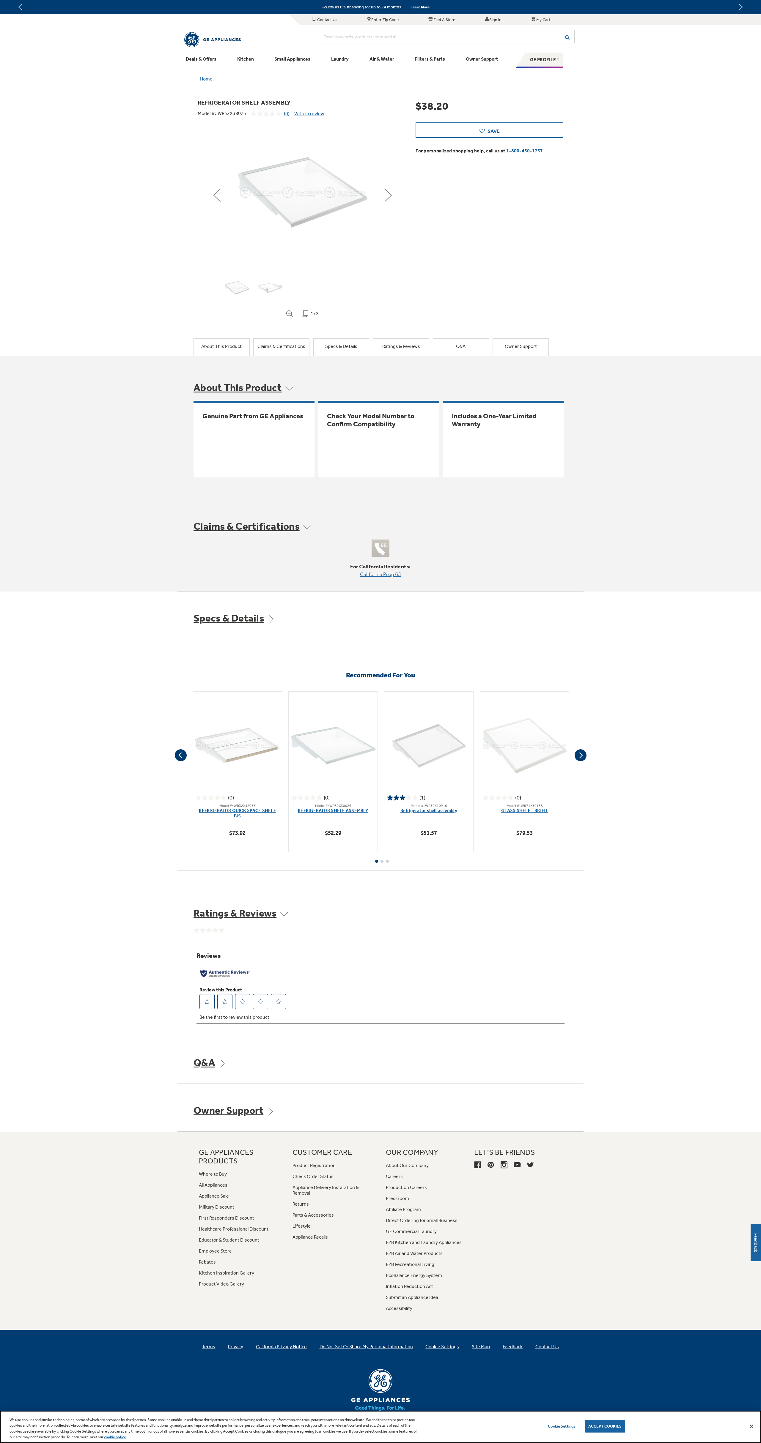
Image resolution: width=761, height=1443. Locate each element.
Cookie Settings (561, 1426)
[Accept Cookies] (751, 1426)
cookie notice (115, 1437)
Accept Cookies (605, 1426)
